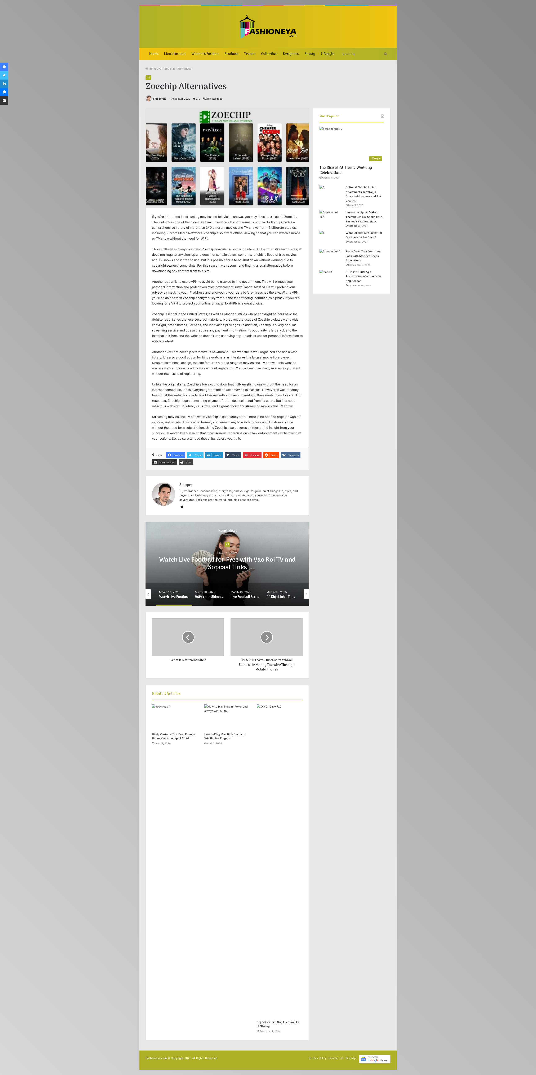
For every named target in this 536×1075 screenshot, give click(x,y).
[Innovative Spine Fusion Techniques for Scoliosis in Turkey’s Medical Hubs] (331, 218)
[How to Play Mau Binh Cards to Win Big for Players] (227, 717)
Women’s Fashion (205, 54)
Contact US (336, 1058)
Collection (269, 54)
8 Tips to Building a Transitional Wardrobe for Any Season (364, 277)
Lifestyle (327, 54)
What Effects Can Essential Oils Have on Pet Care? (364, 235)
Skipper (158, 98)
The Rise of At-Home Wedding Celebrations (346, 170)
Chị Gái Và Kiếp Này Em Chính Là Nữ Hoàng (278, 1024)
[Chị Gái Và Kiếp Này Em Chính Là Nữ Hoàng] (280, 861)
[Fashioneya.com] (268, 26)
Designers (291, 54)
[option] (227, 564)
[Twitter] (4, 75)
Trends (249, 54)
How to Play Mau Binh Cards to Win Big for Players (224, 736)
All (160, 68)
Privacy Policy (317, 1058)
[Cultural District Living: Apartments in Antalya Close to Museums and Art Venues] (331, 193)
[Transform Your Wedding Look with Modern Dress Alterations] (331, 257)
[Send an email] (164, 98)
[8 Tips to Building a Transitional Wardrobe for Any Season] (331, 277)
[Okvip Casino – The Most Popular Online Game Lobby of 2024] (175, 717)
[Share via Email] (4, 100)
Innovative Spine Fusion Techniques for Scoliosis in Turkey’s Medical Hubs (364, 217)
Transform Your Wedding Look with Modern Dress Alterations (363, 256)
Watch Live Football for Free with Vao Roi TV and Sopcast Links (227, 564)
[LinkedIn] (4, 84)
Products (231, 54)
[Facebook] (4, 67)
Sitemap (350, 1058)
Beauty (310, 54)
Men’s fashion (175, 54)
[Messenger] (4, 92)
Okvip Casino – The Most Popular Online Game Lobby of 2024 (174, 736)
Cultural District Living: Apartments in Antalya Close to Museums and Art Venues (363, 194)
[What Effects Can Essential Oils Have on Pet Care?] (331, 238)
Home (153, 54)
